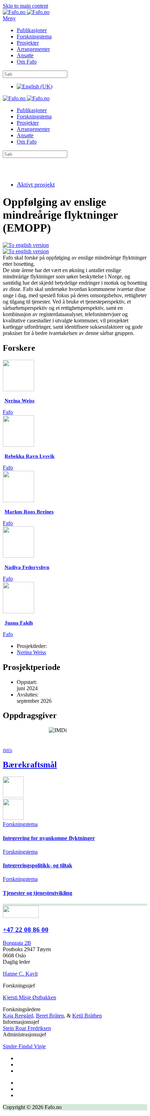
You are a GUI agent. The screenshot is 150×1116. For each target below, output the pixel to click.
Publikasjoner (32, 30)
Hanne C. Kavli (20, 974)
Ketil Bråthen (87, 1016)
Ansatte (25, 55)
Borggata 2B (17, 943)
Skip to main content (25, 6)
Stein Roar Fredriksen (27, 1028)
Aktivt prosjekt (36, 184)
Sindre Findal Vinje (24, 1046)
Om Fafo (27, 62)
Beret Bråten (50, 1016)
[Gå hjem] (26, 12)
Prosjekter (28, 43)
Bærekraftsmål (30, 764)
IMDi (7, 750)
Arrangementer (33, 49)
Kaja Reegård (18, 1016)
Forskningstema (34, 36)
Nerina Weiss (31, 652)
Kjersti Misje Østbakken (29, 997)
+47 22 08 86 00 (25, 929)
